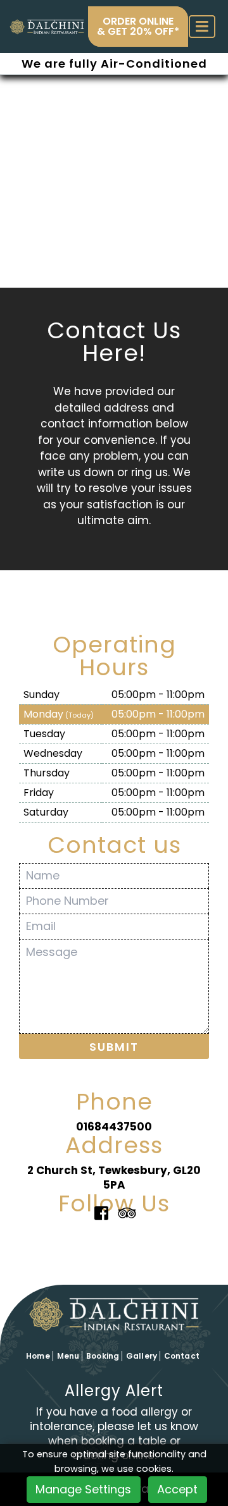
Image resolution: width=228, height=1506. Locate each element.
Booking (102, 1355)
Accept (177, 1489)
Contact (182, 1355)
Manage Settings (83, 1489)
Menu (68, 1355)
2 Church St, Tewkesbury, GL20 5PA (114, 1177)
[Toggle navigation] (202, 27)
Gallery (141, 1355)
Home (37, 1355)
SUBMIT (114, 1047)
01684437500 (114, 1126)
